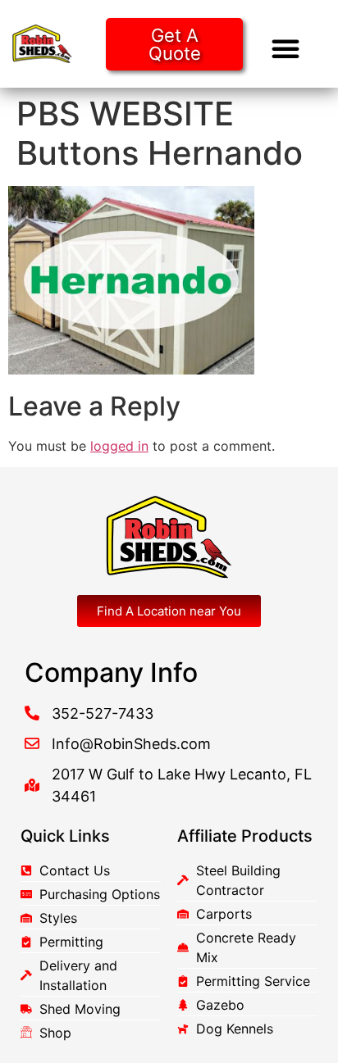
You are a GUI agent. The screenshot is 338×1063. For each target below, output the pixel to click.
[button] (285, 48)
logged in (119, 446)
